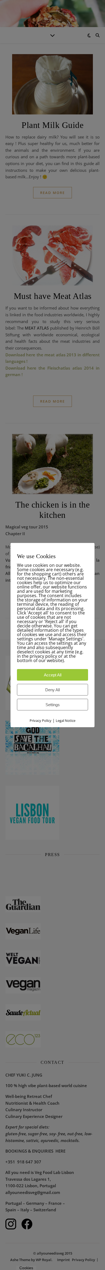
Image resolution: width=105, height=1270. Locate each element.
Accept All (52, 675)
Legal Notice (65, 720)
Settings (53, 704)
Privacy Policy (40, 720)
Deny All (52, 689)
